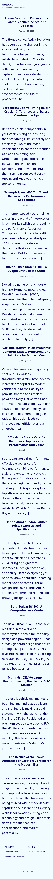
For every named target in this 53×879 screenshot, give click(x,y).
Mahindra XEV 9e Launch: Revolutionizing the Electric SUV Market (26, 681)
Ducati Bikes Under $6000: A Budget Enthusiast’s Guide (26, 269)
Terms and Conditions (15, 856)
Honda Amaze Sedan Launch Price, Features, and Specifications (27, 525)
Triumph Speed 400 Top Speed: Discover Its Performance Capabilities (26, 196)
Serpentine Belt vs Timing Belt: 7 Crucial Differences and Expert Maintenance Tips (26, 111)
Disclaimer (32, 846)
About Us (9, 846)
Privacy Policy (11, 851)
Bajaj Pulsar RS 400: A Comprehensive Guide (26, 608)
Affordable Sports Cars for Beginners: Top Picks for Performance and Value (26, 441)
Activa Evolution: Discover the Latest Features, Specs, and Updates (26, 22)
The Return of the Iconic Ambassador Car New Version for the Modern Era (26, 760)
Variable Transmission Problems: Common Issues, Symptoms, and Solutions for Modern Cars (26, 351)
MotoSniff (8, 4)
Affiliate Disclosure (36, 851)
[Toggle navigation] (49, 5)
